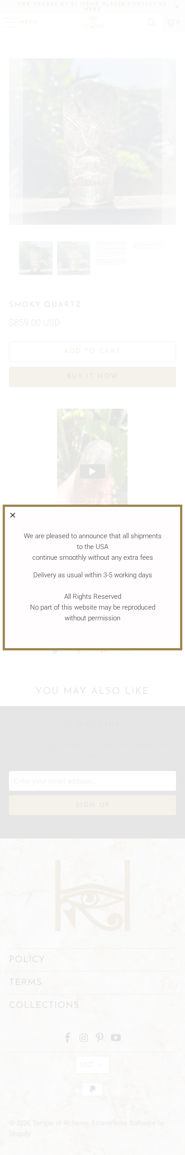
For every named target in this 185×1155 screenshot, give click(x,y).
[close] (13, 515)
